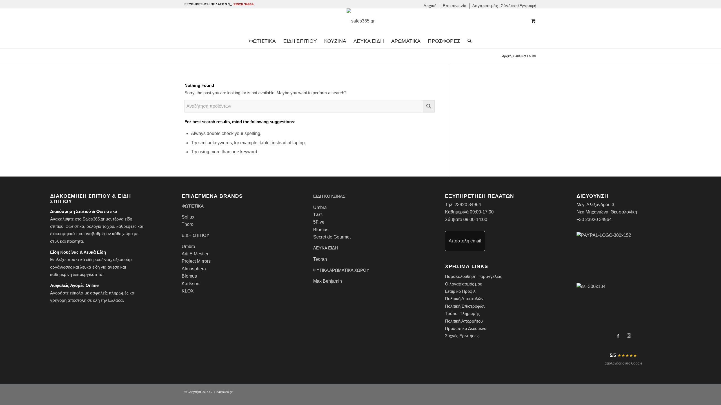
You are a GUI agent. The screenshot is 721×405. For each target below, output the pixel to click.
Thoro (187, 224)
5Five (318, 222)
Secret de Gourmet (332, 237)
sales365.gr (225, 391)
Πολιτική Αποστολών (464, 298)
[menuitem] (430, 6)
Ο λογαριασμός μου (463, 284)
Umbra (188, 246)
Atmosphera (194, 268)
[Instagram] (628, 335)
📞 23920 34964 (240, 4)
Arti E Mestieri (196, 253)
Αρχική (506, 56)
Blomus (189, 276)
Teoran (320, 259)
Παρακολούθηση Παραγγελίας (473, 276)
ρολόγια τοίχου (100, 226)
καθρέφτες (126, 226)
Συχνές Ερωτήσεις (462, 335)
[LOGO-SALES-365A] (361, 21)
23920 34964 (468, 204)
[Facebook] (618, 335)
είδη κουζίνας (98, 259)
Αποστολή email (465, 240)
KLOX (188, 291)
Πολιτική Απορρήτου (464, 321)
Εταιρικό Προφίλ (460, 291)
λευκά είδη (90, 267)
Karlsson (190, 283)
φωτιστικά (75, 226)
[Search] (467, 41)
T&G (317, 214)
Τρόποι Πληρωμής (462, 313)
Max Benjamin (327, 281)
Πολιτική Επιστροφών (465, 306)
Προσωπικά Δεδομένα (466, 328)
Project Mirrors (196, 261)
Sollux (188, 217)
